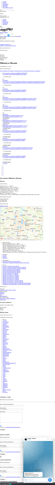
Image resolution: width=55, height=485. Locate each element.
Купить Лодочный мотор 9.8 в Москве (11, 271)
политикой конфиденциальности (12, 427)
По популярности (4, 70)
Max (1, 294)
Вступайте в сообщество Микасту (8, 298)
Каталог (4, 2)
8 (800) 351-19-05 (12, 45)
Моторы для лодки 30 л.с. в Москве (11, 278)
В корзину (5, 119)
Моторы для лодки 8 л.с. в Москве (10, 274)
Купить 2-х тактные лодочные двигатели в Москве (14, 267)
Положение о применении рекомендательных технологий (16, 262)
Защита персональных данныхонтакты (11, 261)
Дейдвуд (2, 59)
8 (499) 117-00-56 (4, 45)
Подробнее (5, 80)
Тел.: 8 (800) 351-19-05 (8, 7)
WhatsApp (2, 292)
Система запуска (4, 57)
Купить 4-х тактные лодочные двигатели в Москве (14, 268)
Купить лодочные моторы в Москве (11, 266)
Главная (4, 1)
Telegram (2, 293)
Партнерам (5, 5)
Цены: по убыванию (35, 70)
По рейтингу (11, 70)
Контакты (5, 6)
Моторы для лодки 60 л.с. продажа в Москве (13, 281)
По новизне (17, 70)
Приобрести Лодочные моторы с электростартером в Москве (17, 283)
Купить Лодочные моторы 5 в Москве (11, 269)
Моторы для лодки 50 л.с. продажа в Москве (13, 280)
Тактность (2, 56)
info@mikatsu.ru (3, 296)
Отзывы (4, 255)
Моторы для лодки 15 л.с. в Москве (11, 275)
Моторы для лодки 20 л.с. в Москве (11, 277)
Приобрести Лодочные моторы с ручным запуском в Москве (17, 284)
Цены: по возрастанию (25, 70)
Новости (5, 256)
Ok (10, 484)
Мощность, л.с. (3, 58)
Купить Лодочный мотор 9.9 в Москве (11, 272)
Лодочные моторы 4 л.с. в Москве (10, 273)
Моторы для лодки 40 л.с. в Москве (11, 279)
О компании (5, 4)
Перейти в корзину (4, 481)
